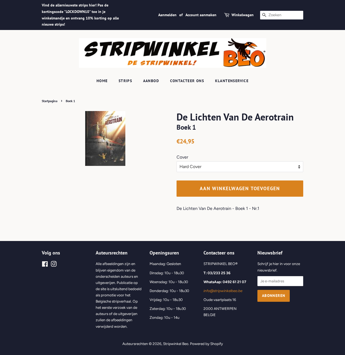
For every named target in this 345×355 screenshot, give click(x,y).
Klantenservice (232, 80)
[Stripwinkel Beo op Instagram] (54, 265)
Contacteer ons (187, 80)
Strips (125, 80)
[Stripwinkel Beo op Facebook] (45, 265)
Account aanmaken (200, 14)
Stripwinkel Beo (175, 343)
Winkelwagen (243, 14)
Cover (182, 157)
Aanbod (151, 80)
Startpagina (49, 101)
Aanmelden (167, 14)
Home (102, 80)
